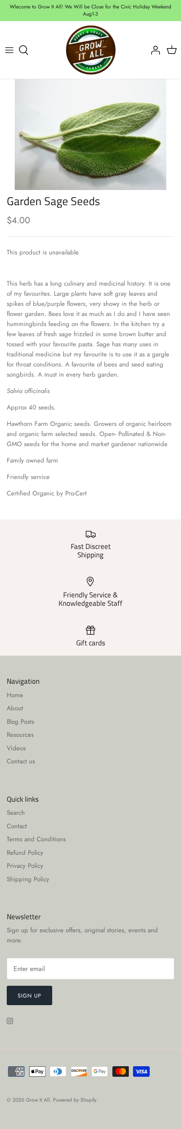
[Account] (153, 50)
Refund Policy (25, 852)
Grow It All (38, 1100)
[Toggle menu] (9, 50)
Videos (16, 748)
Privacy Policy (25, 865)
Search (16, 812)
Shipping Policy (28, 879)
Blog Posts (20, 721)
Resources (20, 734)
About (15, 708)
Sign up (29, 996)
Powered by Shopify (74, 1100)
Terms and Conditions (36, 839)
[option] (90, 134)
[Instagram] (10, 1021)
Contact (17, 826)
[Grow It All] (90, 50)
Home (15, 695)
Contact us (21, 761)
